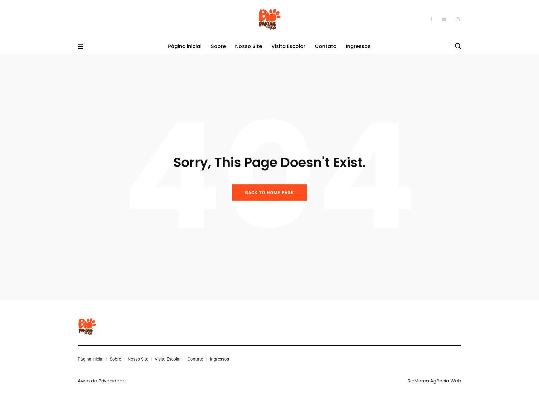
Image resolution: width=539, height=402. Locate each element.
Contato (326, 46)
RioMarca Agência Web (434, 380)
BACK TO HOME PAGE (269, 192)
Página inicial (185, 46)
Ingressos (358, 46)
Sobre (218, 46)
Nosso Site (248, 46)
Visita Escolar (288, 46)
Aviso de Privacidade (102, 380)
